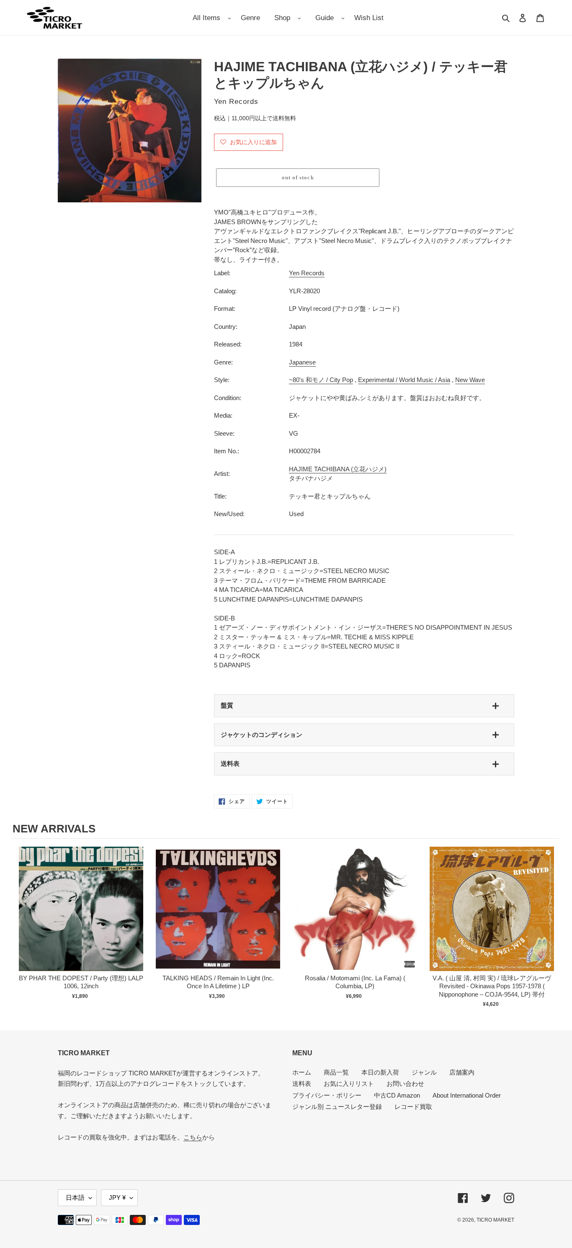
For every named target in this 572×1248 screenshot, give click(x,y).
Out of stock (81, 917)
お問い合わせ (405, 1083)
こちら (192, 1137)
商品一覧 (336, 1072)
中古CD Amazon (397, 1095)
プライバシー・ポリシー (326, 1095)
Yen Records (307, 272)
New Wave (470, 379)
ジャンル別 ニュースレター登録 (337, 1106)
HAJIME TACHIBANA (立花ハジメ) (337, 469)
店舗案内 (461, 1072)
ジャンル (424, 1072)
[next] (551, 927)
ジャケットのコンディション (261, 734)
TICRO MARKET (495, 1220)
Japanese (302, 362)
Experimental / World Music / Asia (404, 379)
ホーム (301, 1072)
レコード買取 (413, 1106)
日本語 (75, 1197)
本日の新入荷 (380, 1072)
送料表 (230, 763)
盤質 (227, 705)
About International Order (467, 1095)
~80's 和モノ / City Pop (321, 379)
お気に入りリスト (349, 1083)
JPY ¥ (117, 1197)
